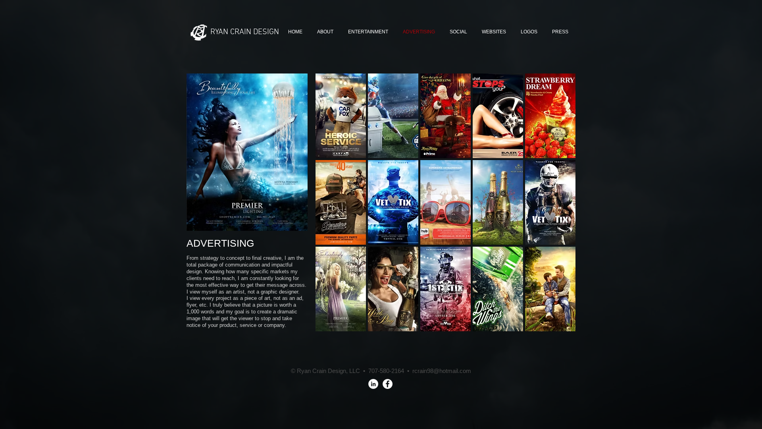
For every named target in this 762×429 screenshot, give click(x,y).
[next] (559, 209)
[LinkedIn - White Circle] (373, 384)
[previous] (332, 209)
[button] (341, 115)
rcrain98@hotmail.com (441, 370)
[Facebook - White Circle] (388, 384)
